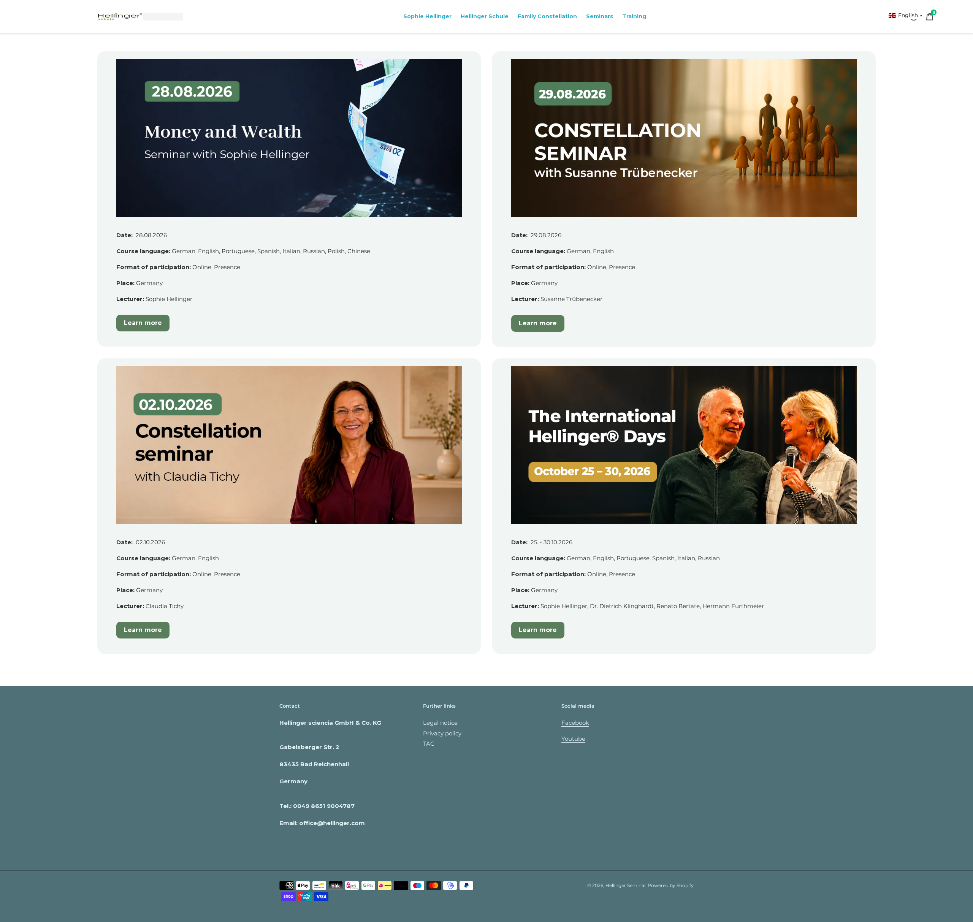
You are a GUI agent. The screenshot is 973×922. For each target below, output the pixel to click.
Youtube (573, 738)
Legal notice (440, 722)
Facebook (575, 722)
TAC (428, 743)
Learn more (143, 322)
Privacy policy (442, 733)
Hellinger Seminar (625, 885)
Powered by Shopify (671, 885)
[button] (906, 15)
